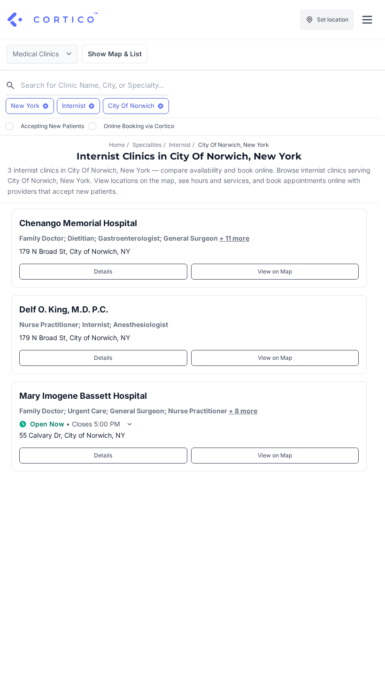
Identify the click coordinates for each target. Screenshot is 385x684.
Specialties (147, 144)
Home (117, 144)
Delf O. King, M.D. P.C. (63, 309)
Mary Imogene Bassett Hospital (83, 396)
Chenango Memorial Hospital (78, 223)
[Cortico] (53, 20)
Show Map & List (115, 54)
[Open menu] (367, 19)
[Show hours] (129, 424)
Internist (180, 144)
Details (103, 271)
